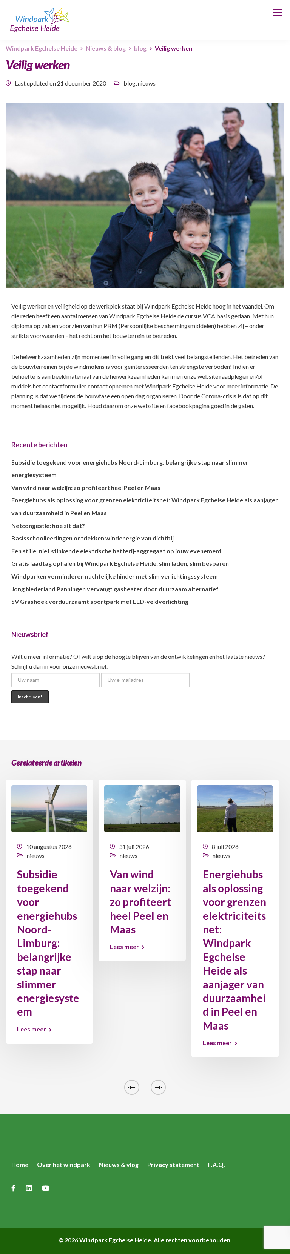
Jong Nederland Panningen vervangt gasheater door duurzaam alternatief (115, 588)
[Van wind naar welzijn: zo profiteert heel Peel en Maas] (142, 808)
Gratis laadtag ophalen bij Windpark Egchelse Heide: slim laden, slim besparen (120, 563)
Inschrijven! (30, 697)
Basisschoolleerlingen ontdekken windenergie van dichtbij (92, 538)
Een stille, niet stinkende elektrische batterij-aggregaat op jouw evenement (116, 550)
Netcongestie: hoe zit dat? (48, 525)
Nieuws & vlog (119, 1164)
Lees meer (31, 1029)
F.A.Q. (216, 1164)
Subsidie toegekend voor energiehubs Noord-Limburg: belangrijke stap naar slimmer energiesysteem (48, 943)
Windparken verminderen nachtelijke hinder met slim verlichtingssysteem (114, 576)
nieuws (147, 83)
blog (129, 83)
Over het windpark (63, 1164)
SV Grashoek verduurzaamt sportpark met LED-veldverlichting (99, 601)
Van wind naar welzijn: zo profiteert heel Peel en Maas (85, 487)
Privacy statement (173, 1164)
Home (19, 1164)
